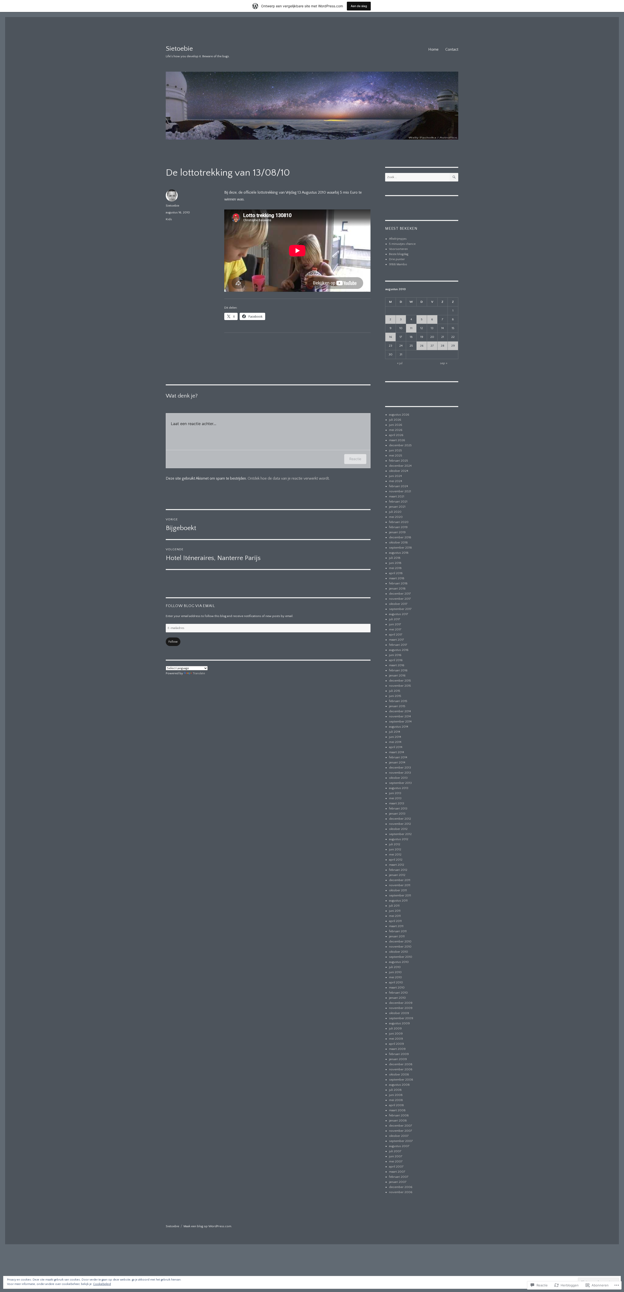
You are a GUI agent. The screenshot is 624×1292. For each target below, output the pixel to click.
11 (411, 328)
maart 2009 (397, 1049)
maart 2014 (396, 752)
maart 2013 (396, 803)
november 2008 (400, 1069)
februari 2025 (398, 460)
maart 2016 (396, 665)
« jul (399, 363)
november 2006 (400, 1192)
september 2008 (401, 1079)
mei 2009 (396, 1038)
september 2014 (400, 721)
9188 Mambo (398, 264)
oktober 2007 (399, 1136)
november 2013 (400, 772)
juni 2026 (395, 425)
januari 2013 (397, 813)
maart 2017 (396, 639)
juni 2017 (395, 624)
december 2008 (400, 1064)
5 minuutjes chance (402, 244)
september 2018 (400, 547)
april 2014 (395, 747)
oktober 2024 (398, 471)
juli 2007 (395, 1151)
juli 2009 (395, 1028)
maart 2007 (397, 1171)
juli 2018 (394, 558)
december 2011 (399, 880)
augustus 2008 (399, 1084)
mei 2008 (396, 1100)
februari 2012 (398, 870)
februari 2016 (398, 670)
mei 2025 (395, 455)
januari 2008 (398, 1120)
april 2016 (396, 660)
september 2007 (401, 1141)
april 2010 (396, 982)
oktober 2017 (398, 604)
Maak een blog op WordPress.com (207, 1226)
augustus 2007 (399, 1146)
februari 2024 (398, 486)
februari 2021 (398, 501)
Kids (169, 219)
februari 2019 (398, 527)
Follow (173, 641)
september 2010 (400, 957)
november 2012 (400, 824)
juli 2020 (395, 511)
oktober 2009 (399, 1013)
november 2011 (399, 885)
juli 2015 (394, 691)
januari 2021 (397, 506)
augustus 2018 (399, 552)
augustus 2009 (399, 1023)
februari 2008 (399, 1115)
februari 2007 (399, 1176)
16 (390, 337)
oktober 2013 (398, 777)
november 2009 (400, 1008)
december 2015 (400, 680)
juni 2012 (395, 849)
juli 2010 (395, 967)
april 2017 (395, 634)
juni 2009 (396, 1033)
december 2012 (400, 818)
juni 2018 (395, 563)
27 (432, 345)
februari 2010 (398, 992)
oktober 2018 (398, 542)
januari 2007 (398, 1182)
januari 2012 (397, 875)
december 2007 (400, 1125)
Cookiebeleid (102, 1284)
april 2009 (396, 1043)
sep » (443, 363)
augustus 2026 (399, 414)
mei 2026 (395, 430)
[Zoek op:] (417, 177)
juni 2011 (394, 910)
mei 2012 (395, 854)
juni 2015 (395, 696)
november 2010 (400, 946)
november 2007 (400, 1130)
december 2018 (400, 537)
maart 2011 (396, 926)
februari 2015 (398, 701)
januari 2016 (397, 675)
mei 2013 (395, 798)
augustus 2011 (398, 900)
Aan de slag (359, 6)
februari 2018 (398, 583)
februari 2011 (398, 931)
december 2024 (400, 465)
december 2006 (400, 1187)
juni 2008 (396, 1095)
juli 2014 (394, 731)
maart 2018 (396, 578)
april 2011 (395, 921)
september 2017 (400, 609)
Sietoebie (179, 48)
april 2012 (395, 859)
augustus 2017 (398, 614)
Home (433, 49)
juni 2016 (395, 655)
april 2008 (396, 1105)
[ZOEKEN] (454, 177)
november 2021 (400, 491)
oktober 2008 (399, 1074)
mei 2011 (395, 916)
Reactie (355, 459)
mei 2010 (395, 977)
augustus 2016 (399, 650)
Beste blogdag (398, 254)
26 (421, 345)
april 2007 (396, 1166)
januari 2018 (397, 588)
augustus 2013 (398, 788)
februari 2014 (398, 757)
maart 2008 (397, 1110)
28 (442, 345)
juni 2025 (395, 450)
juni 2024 (395, 476)
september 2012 (400, 834)
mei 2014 (395, 742)
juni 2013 (395, 793)
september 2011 (400, 895)
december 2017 (400, 593)
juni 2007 (395, 1156)
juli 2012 (394, 844)
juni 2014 (395, 737)
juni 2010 (395, 972)
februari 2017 (398, 644)
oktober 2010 (398, 951)
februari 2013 (398, 808)
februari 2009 (399, 1054)
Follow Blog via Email (190, 606)
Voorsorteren (398, 249)
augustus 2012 (398, 839)
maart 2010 (397, 987)
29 (453, 345)
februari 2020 (399, 522)
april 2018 (396, 573)
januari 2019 (397, 532)
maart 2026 (397, 440)
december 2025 (400, 445)
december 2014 (400, 711)
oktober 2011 (398, 890)
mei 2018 (395, 568)
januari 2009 (398, 1059)
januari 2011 (397, 936)
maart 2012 (396, 864)
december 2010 (400, 941)
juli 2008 (395, 1090)
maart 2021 (396, 496)
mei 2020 (396, 517)
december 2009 (400, 1003)
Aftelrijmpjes (398, 238)
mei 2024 (395, 481)
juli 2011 (394, 905)
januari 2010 (397, 997)
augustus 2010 (399, 962)
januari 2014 (397, 762)
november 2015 (400, 685)
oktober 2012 (398, 829)
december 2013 (400, 767)
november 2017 (400, 598)
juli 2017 (394, 619)
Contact (451, 49)
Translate (199, 673)
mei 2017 (395, 629)
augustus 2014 (398, 726)
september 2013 (400, 783)
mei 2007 (396, 1161)
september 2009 (401, 1018)
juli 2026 (395, 419)
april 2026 (396, 435)
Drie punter (397, 259)
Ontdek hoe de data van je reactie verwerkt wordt (288, 478)
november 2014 (400, 716)
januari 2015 (397, 706)
